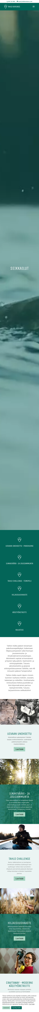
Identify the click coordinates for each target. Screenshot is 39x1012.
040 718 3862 (11, 1)
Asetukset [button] (6, 1008)
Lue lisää (19, 749)
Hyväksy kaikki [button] (16, 1008)
